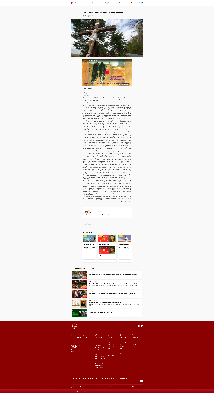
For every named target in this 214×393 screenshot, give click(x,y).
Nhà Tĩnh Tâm (86, 381)
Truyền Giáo (110, 342)
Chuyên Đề (110, 350)
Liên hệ (72, 349)
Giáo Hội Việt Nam (135, 340)
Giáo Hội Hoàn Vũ (135, 339)
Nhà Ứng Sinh (92, 381)
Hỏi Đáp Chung (134, 386)
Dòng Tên (72, 351)
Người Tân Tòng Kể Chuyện (124, 339)
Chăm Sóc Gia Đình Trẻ (99, 356)
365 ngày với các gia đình (124, 353)
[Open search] (139, 3)
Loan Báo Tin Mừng (98, 343)
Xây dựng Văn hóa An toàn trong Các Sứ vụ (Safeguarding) (75, 346)
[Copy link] (90, 224)
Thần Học (109, 339)
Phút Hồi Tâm (85, 342)
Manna (121, 344)
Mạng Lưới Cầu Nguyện (99, 347)
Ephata (121, 348)
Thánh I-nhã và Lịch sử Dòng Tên (76, 338)
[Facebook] (139, 326)
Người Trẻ (121, 386)
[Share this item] (94, 261)
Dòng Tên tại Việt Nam (75, 341)
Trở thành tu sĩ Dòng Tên (75, 340)
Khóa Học (134, 344)
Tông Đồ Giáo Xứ (98, 345)
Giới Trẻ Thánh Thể (98, 354)
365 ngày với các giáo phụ (124, 351)
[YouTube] (142, 326)
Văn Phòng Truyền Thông (99, 367)
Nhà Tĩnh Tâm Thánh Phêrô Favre (100, 340)
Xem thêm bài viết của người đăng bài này (101, 214)
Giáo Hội (109, 386)
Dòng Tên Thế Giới (74, 378)
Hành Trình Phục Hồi (123, 340)
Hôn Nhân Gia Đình (111, 346)
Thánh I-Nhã (85, 337)
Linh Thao (84, 340)
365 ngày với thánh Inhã (124, 350)
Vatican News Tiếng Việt (124, 342)
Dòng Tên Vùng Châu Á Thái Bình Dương (87, 378)
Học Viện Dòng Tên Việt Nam (111, 378)
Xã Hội (109, 348)
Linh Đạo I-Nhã (85, 339)
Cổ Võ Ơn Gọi (97, 360)
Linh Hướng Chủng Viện (99, 341)
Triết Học (109, 340)
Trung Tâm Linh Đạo (98, 337)
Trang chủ (84, 9)
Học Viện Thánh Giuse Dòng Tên (100, 371)
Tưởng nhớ (73, 343)
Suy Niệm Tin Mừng (111, 355)
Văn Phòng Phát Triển (99, 365)
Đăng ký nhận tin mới (123, 378)
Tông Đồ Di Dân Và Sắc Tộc (100, 351)
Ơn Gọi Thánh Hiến (111, 344)
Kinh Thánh (110, 337)
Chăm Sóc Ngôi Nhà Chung (100, 358)
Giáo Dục (97, 361)
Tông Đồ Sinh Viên (98, 352)
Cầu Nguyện (110, 351)
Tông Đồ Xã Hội (98, 349)
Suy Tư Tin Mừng (110, 353)
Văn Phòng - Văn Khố (99, 369)
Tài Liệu (117, 386)
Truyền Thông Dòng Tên (124, 337)
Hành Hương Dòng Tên (99, 363)
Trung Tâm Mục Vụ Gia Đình (76, 381)
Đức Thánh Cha (135, 337)
